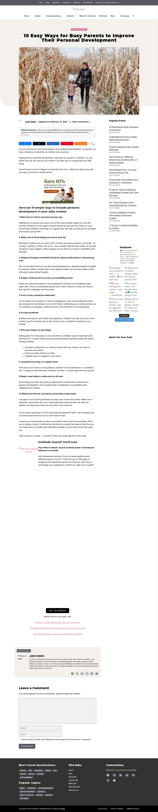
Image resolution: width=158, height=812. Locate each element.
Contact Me (66, 2)
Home (41, 2)
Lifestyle (70, 16)
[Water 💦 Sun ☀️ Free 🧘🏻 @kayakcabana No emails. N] (132, 305)
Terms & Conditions (116, 809)
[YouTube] (114, 780)
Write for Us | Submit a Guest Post (107, 2)
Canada (23, 770)
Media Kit (76, 2)
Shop (112, 16)
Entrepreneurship (53, 16)
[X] (77, 673)
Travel (26, 16)
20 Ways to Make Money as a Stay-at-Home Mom (57, 622)
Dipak (63, 809)
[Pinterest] (91, 673)
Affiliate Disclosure (133, 809)
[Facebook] (72, 673)
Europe (23, 774)
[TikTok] (108, 780)
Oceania (40, 774)
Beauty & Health (27, 795)
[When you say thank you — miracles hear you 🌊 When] (116, 305)
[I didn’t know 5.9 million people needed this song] (132, 274)
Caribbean (38, 770)
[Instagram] (127, 775)
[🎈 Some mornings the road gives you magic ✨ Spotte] (116, 289)
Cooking (48, 795)
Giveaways (124, 16)
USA (30, 770)
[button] (133, 16)
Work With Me (87, 2)
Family (37, 16)
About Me (55, 2)
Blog (47, 2)
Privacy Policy (102, 809)
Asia (55, 770)
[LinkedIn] (82, 673)
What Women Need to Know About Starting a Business (57, 634)
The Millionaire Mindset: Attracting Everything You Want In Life (57, 628)
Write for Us (73, 790)
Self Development (79, 29)
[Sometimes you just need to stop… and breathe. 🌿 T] (116, 274)
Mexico (31, 774)
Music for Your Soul (88, 16)
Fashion (39, 795)
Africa (48, 770)
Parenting (31, 788)
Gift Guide (103, 16)
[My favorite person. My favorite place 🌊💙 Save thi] (132, 289)
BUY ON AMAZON (57, 610)
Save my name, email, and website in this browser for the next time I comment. (56, 739)
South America (26, 777)
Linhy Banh (30, 121)
